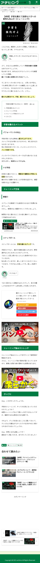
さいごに (9, 116)
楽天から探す (22, 308)
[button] (36, 370)
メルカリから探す (23, 315)
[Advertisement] (20, 512)
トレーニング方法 (11, 111)
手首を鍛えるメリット (13, 108)
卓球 (5, 445)
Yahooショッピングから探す (26, 311)
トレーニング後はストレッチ (15, 114)
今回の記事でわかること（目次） (17, 104)
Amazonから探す (23, 305)
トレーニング (13, 445)
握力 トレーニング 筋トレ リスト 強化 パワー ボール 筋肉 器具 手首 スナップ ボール (26, 296)
